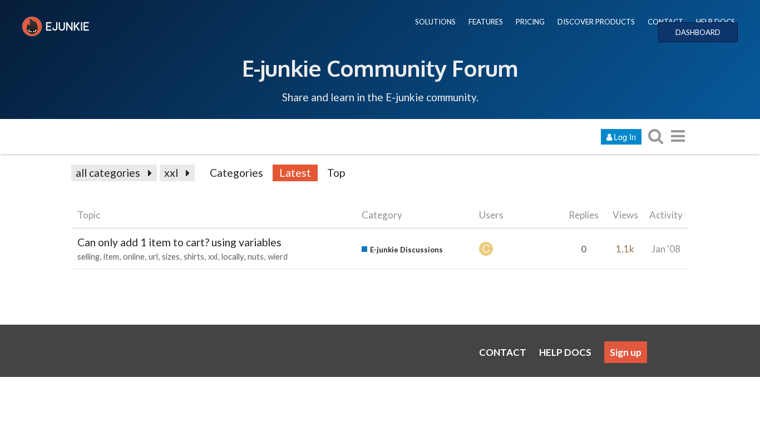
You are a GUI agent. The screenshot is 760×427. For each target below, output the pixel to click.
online (134, 256)
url (153, 256)
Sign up (625, 352)
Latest (295, 172)
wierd (278, 256)
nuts (256, 256)
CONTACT (665, 21)
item (111, 256)
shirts (194, 256)
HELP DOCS (715, 21)
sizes (171, 256)
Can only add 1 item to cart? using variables (179, 242)
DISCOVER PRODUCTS (596, 21)
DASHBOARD (697, 32)
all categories (108, 172)
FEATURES (485, 21)
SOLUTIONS (435, 21)
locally (232, 256)
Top (336, 172)
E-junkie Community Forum (380, 68)
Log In (625, 136)
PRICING (530, 21)
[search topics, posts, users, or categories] (655, 136)
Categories (236, 172)
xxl (171, 172)
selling (88, 256)
